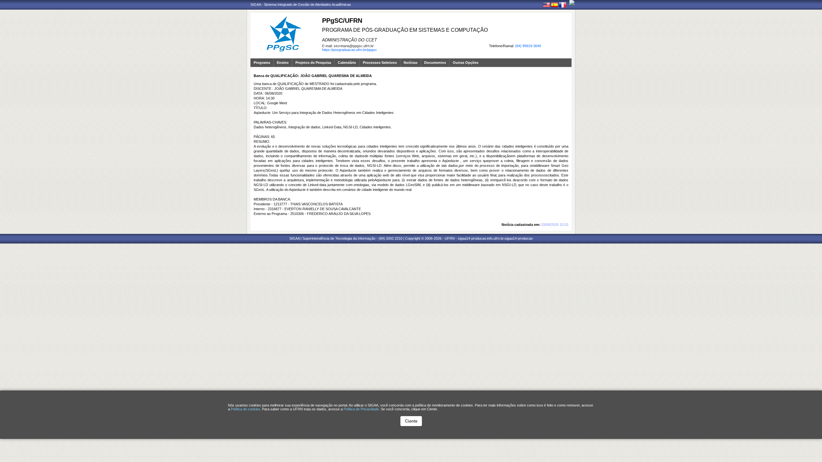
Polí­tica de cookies (245, 409)
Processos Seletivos (380, 62)
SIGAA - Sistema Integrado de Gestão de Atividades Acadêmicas (300, 4)
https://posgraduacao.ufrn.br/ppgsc (349, 50)
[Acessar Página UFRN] (571, 2)
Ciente (411, 421)
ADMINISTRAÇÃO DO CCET (349, 40)
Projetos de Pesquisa (313, 62)
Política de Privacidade (361, 409)
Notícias (410, 62)
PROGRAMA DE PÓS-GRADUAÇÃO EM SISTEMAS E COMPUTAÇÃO (405, 30)
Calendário (347, 62)
